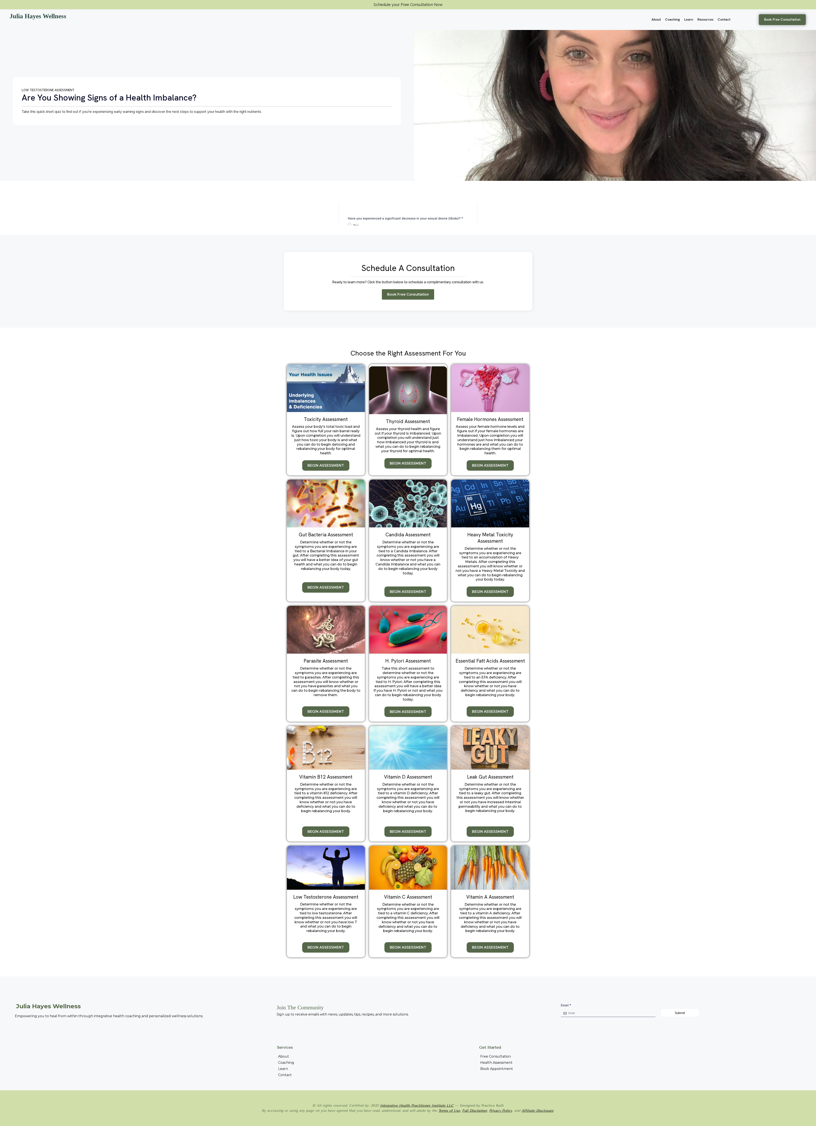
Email (566, 1005)
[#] (480, 1075)
